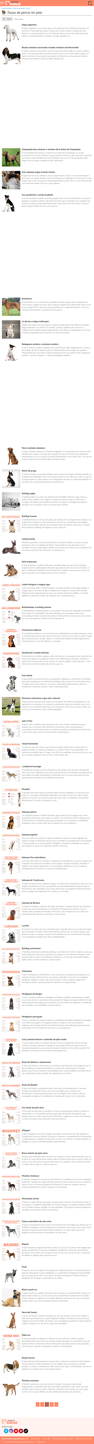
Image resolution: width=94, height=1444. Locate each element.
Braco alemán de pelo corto (35, 1153)
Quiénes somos (35, 1439)
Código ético (41, 1442)
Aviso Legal (46, 1439)
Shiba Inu (26, 1335)
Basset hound (28, 1358)
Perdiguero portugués (32, 1016)
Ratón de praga (29, 471)
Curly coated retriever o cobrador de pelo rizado (44, 1039)
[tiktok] (26, 1431)
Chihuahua (27, 971)
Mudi (24, 1267)
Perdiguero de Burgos (32, 994)
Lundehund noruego (31, 766)
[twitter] (6, 1431)
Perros (28, 8)
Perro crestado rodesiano (33, 448)
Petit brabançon (29, 562)
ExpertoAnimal (6, 8)
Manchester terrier (30, 1198)
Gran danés (27, 675)
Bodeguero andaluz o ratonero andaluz (40, 344)
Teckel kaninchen (30, 744)
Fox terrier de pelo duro (33, 1107)
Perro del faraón (29, 1312)
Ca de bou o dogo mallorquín (35, 321)
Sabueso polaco (29, 812)
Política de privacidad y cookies (63, 1439)
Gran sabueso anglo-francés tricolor (38, 172)
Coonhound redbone (31, 630)
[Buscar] (90, 3)
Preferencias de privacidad (83, 1439)
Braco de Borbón (29, 1085)
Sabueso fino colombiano (34, 857)
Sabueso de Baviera (31, 903)
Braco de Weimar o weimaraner (36, 1062)
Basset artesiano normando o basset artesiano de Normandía (50, 47)
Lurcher (25, 926)
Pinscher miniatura (30, 1176)
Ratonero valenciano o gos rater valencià (41, 698)
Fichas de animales (18, 8)
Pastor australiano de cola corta (36, 1221)
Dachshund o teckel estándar (35, 653)
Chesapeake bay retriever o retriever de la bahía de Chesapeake (51, 149)
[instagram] (11, 1431)
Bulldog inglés (28, 493)
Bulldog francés (29, 516)
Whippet (26, 1130)
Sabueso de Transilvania (33, 880)
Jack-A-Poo (27, 721)
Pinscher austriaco (30, 1380)
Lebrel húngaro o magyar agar (36, 584)
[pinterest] (21, 1431)
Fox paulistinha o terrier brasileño (37, 195)
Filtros (9, 19)
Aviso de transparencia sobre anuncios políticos (19, 1442)
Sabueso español (29, 835)
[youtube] (16, 1431)
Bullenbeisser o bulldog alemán (36, 607)
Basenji (25, 1244)
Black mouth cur (29, 1289)
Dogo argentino (29, 25)
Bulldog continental (31, 948)
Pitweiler (26, 789)
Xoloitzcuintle (28, 539)
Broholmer (27, 299)
